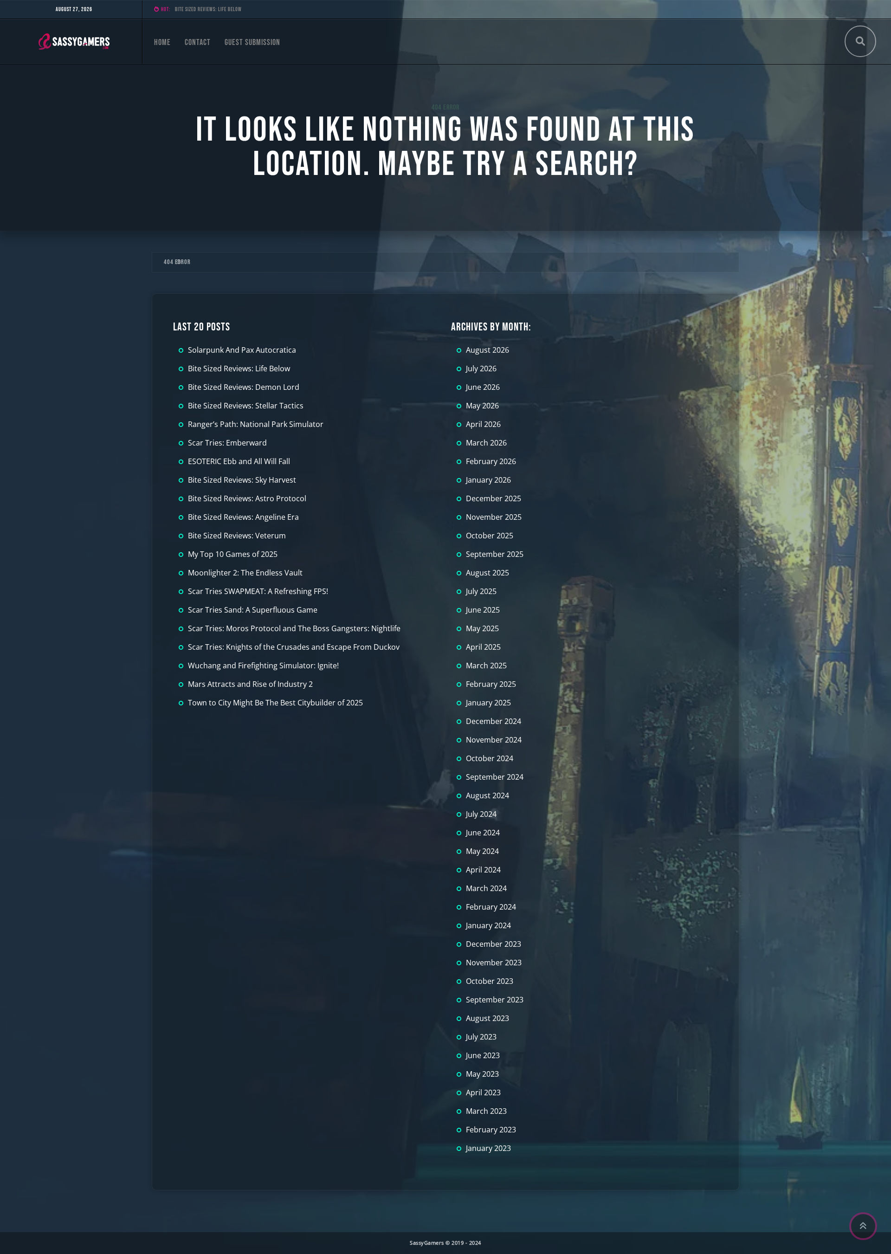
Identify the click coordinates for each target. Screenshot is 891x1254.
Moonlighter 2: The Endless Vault (245, 573)
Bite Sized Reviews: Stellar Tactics (245, 406)
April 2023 (483, 1092)
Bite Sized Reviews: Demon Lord (209, 9)
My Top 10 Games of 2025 (233, 554)
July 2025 (481, 591)
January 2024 (488, 925)
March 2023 (486, 1111)
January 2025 (488, 703)
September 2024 (494, 777)
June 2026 (483, 387)
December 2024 (493, 721)
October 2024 (489, 758)
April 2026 (483, 424)
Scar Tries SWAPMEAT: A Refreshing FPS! (258, 591)
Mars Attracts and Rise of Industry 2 (250, 684)
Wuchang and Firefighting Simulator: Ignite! (263, 665)
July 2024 (481, 814)
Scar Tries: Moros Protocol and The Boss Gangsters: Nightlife (294, 628)
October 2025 (489, 535)
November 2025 (494, 517)
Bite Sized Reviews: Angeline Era (243, 517)
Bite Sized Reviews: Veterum (237, 535)
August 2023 (487, 1018)
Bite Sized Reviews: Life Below (239, 368)
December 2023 (493, 944)
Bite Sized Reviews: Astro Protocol (247, 498)
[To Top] (863, 1226)
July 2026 (481, 368)
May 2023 (482, 1074)
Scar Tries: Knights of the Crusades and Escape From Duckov (294, 647)
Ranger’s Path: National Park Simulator (255, 424)
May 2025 (482, 628)
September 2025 (494, 554)
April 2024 (483, 870)
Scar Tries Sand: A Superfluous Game (252, 610)
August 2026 (487, 350)
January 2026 (488, 480)
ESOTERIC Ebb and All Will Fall (239, 461)
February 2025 (491, 684)
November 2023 (494, 962)
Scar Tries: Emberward (227, 443)
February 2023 (491, 1130)
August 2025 (487, 573)
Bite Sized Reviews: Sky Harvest (242, 480)
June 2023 (483, 1055)
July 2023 (481, 1037)
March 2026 (486, 443)
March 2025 (486, 665)
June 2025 (483, 610)
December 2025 (493, 498)
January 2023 (488, 1148)
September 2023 (494, 1000)
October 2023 (489, 981)
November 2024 (494, 740)
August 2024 (487, 795)
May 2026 (482, 406)
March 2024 (486, 888)
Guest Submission (252, 42)
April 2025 (483, 647)
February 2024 (491, 907)
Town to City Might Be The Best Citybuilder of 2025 (275, 703)
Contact (198, 42)
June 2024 (483, 832)
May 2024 (482, 851)
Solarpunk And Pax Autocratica (242, 350)
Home (162, 42)
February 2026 (491, 461)
